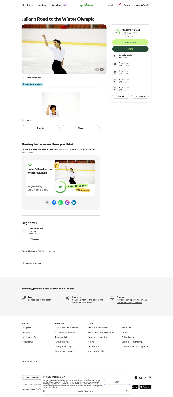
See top (141, 96)
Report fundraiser (34, 263)
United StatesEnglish (34, 377)
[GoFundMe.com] (86, 5)
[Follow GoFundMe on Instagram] (150, 377)
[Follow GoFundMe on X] (145, 377)
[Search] (23, 5)
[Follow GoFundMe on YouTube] (140, 377)
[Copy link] (47, 202)
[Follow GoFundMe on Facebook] (136, 377)
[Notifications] (119, 5)
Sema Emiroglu (125, 55)
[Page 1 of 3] (26, 70)
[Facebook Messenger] (67, 202)
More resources (28, 362)
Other (52, 251)
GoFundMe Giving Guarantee (129, 303)
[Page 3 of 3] (29, 70)
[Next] (102, 69)
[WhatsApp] (60, 202)
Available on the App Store (145, 387)
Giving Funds (58, 5)
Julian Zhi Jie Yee (35, 229)
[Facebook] (54, 202)
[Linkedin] (73, 202)
